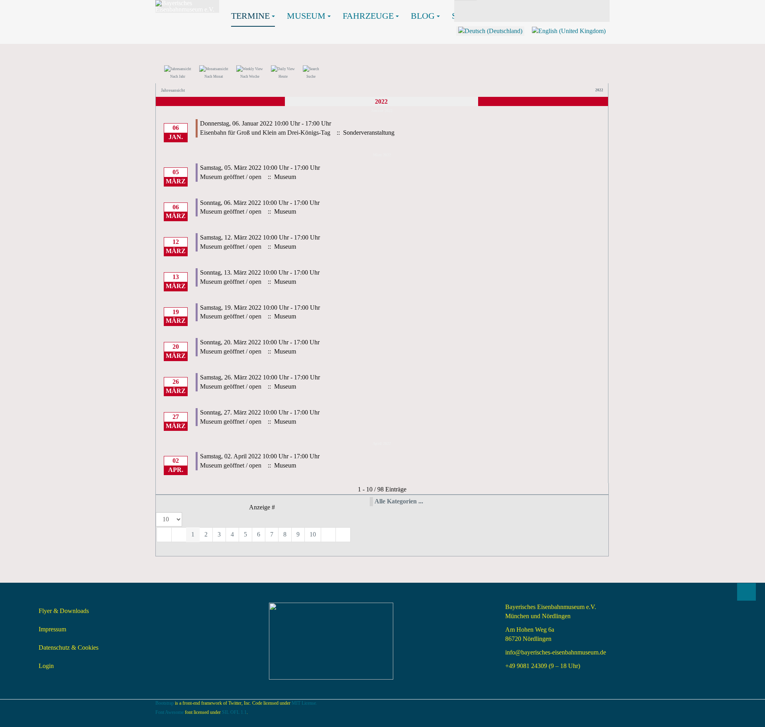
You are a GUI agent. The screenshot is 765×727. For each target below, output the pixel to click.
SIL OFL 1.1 (234, 712)
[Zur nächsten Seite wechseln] (328, 534)
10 (313, 534)
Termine (250, 16)
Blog (423, 16)
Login (46, 665)
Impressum (52, 629)
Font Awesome (169, 712)
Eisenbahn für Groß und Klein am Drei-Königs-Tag (265, 132)
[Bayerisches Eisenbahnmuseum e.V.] (187, 6)
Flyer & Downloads (64, 610)
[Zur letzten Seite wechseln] (343, 534)
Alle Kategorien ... (399, 501)
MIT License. (304, 703)
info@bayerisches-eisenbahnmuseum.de (555, 652)
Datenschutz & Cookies (68, 647)
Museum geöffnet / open (230, 176)
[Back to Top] (746, 592)
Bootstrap (164, 703)
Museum (306, 16)
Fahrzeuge (368, 16)
